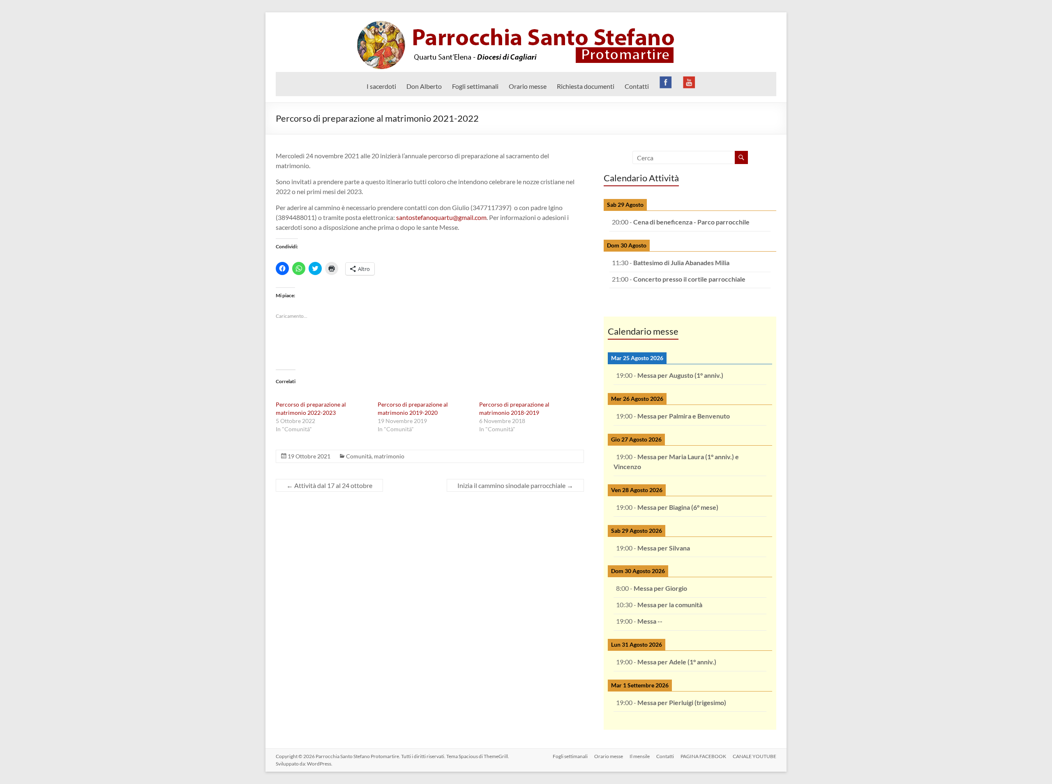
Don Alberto (424, 86)
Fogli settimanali (475, 86)
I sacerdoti (381, 86)
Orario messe (528, 86)
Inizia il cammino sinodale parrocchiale (515, 485)
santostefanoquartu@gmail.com (441, 217)
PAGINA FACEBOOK (703, 756)
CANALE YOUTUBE (754, 756)
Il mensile (640, 756)
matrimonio (389, 456)
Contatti (637, 86)
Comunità (358, 456)
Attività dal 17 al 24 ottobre (329, 485)
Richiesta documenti (585, 86)
